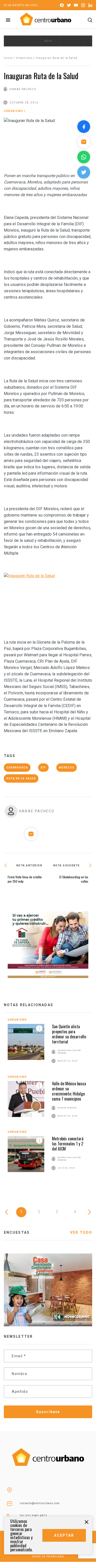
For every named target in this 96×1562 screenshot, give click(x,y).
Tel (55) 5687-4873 (33, 1515)
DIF (43, 767)
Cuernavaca (17, 767)
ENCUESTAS (17, 1232)
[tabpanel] (48, 1100)
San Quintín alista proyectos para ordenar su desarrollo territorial (69, 1034)
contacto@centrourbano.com (40, 1503)
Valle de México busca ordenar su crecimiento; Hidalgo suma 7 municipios (69, 1091)
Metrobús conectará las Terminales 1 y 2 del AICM (67, 1144)
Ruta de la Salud (21, 778)
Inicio (8, 58)
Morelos (66, 767)
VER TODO (81, 1232)
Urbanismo (24, 58)
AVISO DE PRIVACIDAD (48, 1556)
